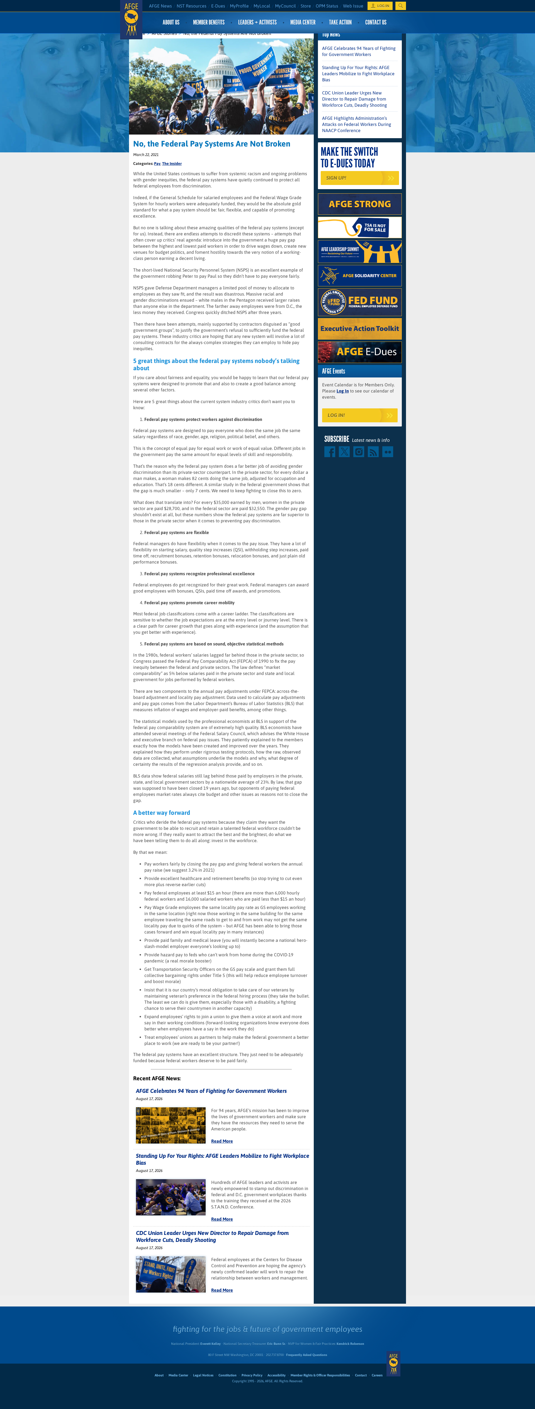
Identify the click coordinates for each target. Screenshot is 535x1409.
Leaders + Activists (257, 22)
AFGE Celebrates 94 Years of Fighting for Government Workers (211, 1091)
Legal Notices (203, 1375)
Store (306, 5)
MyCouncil (285, 5)
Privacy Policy (252, 1375)
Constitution (227, 1375)
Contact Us (375, 22)
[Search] (400, 6)
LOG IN (383, 6)
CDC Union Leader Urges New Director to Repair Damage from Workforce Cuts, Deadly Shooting (354, 99)
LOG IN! (336, 415)
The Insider (172, 163)
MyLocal (262, 5)
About (159, 1375)
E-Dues (218, 5)
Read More (222, 1141)
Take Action (340, 22)
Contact (361, 1375)
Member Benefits (209, 22)
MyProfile (239, 5)
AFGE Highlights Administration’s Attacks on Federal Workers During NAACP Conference (356, 124)
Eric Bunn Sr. (276, 1344)
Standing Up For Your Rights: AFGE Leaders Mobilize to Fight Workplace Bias (358, 73)
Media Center (302, 22)
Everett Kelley (210, 1344)
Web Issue (353, 5)
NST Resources (191, 5)
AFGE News (160, 5)
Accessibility (277, 1375)
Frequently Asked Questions (306, 1355)
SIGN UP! (336, 178)
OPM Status (327, 5)
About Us (171, 22)
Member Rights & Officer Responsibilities (320, 1375)
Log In (343, 390)
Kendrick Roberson (350, 1344)
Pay (157, 163)
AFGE (393, 1364)
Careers (377, 1375)
